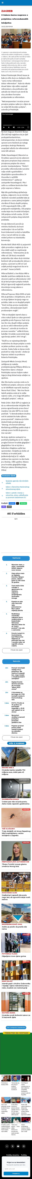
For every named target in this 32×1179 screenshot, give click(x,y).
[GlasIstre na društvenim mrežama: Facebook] (7, 1146)
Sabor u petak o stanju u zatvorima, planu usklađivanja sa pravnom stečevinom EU (17, 495)
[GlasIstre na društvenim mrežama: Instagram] (24, 1146)
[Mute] (13, 127)
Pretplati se (16, 1173)
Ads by (27, 129)
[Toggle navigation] (2, 3)
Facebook (12, 503)
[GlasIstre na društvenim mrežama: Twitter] (13, 1146)
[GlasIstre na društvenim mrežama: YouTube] (18, 1146)
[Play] (3, 127)
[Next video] (8, 127)
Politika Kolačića (13, 1155)
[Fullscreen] (28, 127)
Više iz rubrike (16, 743)
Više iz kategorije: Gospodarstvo (16, 1027)
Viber (3, 506)
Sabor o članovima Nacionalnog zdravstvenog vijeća (17, 488)
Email (9, 506)
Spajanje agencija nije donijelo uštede (17, 482)
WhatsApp (23, 503)
